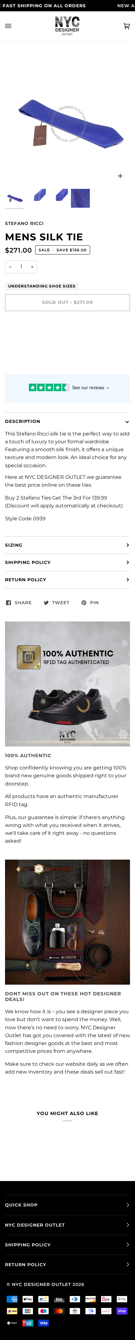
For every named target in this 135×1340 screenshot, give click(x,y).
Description (22, 421)
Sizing (14, 545)
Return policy (25, 579)
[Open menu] (14, 26)
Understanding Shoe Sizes (42, 286)
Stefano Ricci (24, 223)
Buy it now (67, 328)
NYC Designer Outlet (41, 1284)
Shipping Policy (28, 562)
